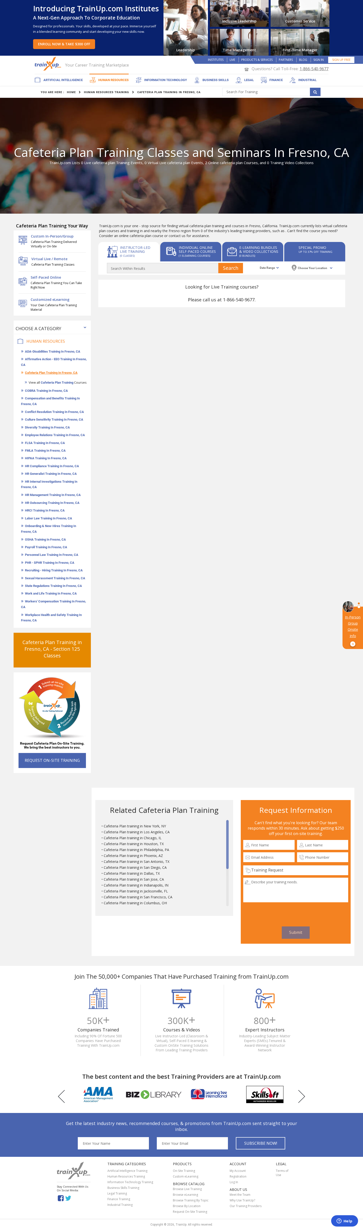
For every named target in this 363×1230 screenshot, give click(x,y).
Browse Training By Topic (190, 1200)
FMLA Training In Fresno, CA (45, 450)
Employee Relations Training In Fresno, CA (55, 435)
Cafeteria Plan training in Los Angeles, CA (137, 832)
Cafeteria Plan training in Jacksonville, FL (136, 891)
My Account (238, 1171)
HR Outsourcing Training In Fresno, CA (52, 503)
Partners (286, 60)
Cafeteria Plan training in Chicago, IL (132, 838)
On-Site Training (184, 1171)
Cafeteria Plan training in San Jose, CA (134, 879)
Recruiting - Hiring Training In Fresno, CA (54, 570)
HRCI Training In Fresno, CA (45, 510)
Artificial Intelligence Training (127, 1171)
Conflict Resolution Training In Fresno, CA (54, 412)
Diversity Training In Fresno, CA (47, 427)
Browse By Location (187, 1206)
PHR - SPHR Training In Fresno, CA (49, 562)
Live (232, 60)
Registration (238, 1176)
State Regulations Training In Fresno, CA (53, 586)
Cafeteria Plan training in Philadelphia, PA (136, 849)
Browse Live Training (187, 1189)
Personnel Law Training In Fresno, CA (51, 555)
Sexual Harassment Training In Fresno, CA (55, 578)
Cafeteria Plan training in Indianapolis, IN (136, 885)
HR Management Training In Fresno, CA (53, 495)
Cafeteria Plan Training (57, 382)
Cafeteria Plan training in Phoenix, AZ (133, 855)
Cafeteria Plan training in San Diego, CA (135, 867)
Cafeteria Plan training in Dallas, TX (132, 873)
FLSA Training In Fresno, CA (45, 443)
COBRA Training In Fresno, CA (46, 391)
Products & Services (257, 60)
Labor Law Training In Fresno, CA (48, 518)
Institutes (215, 60)
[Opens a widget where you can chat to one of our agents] (344, 1221)
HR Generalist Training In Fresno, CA (51, 474)
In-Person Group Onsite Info (353, 630)
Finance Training (118, 1199)
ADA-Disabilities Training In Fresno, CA (52, 351)
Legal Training (117, 1193)
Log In (234, 1182)
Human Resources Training (126, 1176)
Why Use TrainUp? (242, 1200)
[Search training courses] (315, 92)
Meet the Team (240, 1195)
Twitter (69, 1198)
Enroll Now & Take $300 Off (64, 44)
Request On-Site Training (190, 1212)
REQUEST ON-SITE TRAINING (52, 760)
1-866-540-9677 (314, 68)
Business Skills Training (123, 1188)
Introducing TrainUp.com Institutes (96, 8)
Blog (303, 60)
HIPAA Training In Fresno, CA (46, 458)
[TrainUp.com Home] (48, 64)
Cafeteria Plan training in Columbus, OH (135, 903)
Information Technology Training (130, 1182)
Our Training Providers (246, 1206)
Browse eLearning (185, 1195)
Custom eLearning (185, 1176)
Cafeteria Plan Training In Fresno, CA (51, 373)
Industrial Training (120, 1205)
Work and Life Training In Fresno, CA (51, 593)
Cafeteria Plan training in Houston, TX (134, 843)
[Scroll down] (227, 903)
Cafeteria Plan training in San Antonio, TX (136, 861)
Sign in (318, 60)
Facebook (60, 1198)
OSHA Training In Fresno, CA (45, 539)
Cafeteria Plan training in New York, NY (135, 826)
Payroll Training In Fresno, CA (46, 547)
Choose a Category (38, 328)
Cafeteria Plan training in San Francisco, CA (138, 897)
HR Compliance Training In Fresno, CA (52, 466)
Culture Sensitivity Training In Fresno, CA (54, 419)
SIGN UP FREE (341, 60)
